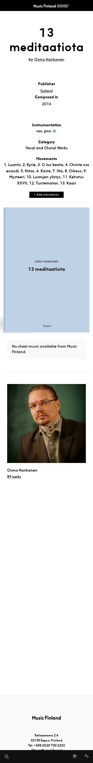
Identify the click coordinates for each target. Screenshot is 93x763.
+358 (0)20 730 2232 (49, 745)
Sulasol (46, 90)
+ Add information (46, 194)
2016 (46, 103)
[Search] (6, 756)
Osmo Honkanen (49, 59)
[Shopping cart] (75, 756)
